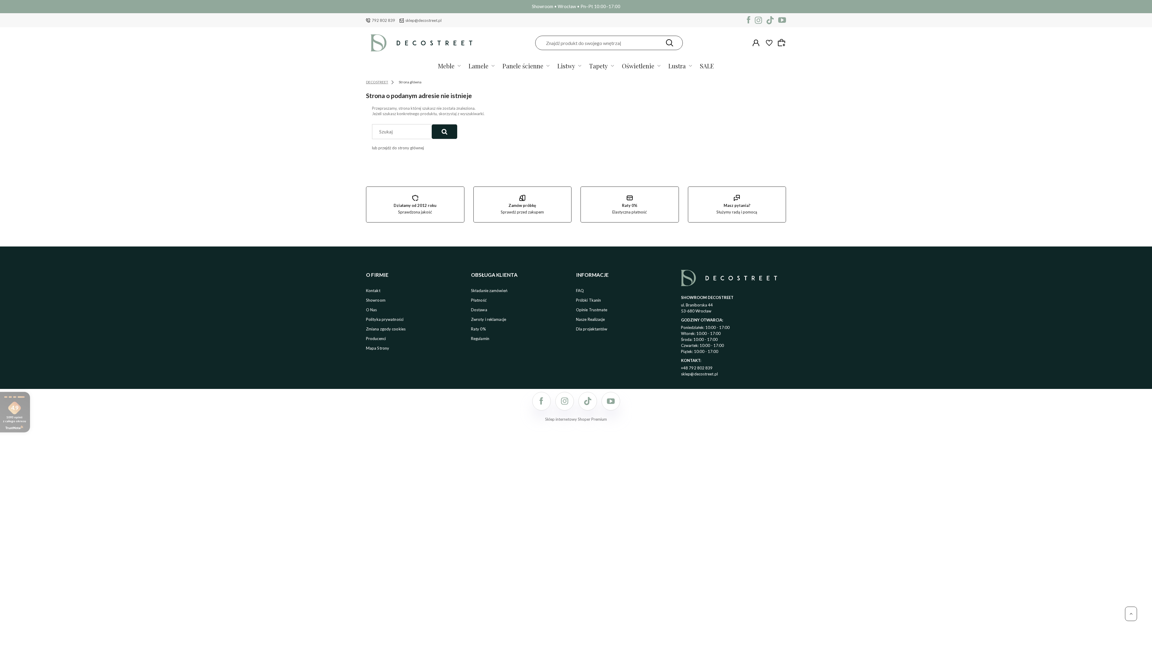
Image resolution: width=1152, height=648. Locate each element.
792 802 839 (383, 20)
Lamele (478, 66)
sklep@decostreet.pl (423, 20)
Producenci (376, 338)
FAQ (580, 290)
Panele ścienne (522, 66)
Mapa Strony (377, 348)
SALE (707, 66)
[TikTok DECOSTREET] (770, 20)
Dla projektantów (592, 329)
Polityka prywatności (385, 319)
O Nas (371, 309)
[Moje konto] (756, 42)
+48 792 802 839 (697, 368)
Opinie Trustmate (592, 309)
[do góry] (1131, 614)
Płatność (479, 300)
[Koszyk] (782, 42)
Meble (446, 66)
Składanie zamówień (489, 290)
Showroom (376, 300)
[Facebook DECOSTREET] (748, 20)
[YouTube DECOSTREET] (782, 20)
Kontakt (373, 290)
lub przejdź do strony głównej (398, 147)
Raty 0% (478, 329)
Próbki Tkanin (588, 300)
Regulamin (480, 338)
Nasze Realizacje (590, 319)
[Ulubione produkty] (769, 42)
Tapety (598, 66)
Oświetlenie (638, 66)
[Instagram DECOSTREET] (758, 20)
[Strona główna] (421, 43)
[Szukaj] (669, 43)
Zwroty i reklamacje (488, 319)
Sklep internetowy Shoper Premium (576, 419)
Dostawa (479, 309)
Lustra (677, 66)
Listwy (566, 66)
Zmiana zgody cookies (386, 329)
